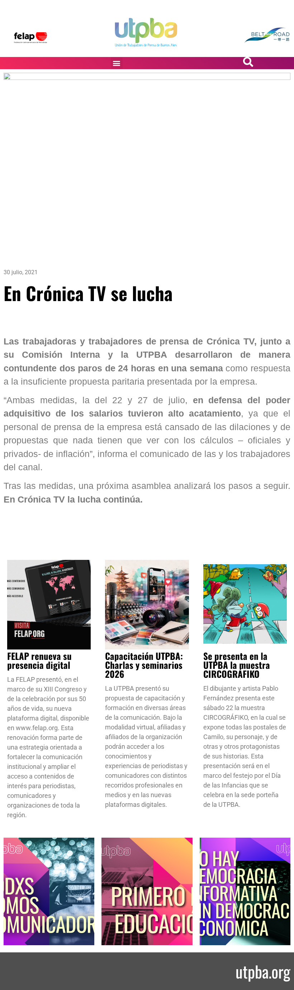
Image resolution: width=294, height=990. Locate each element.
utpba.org (263, 971)
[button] (117, 63)
